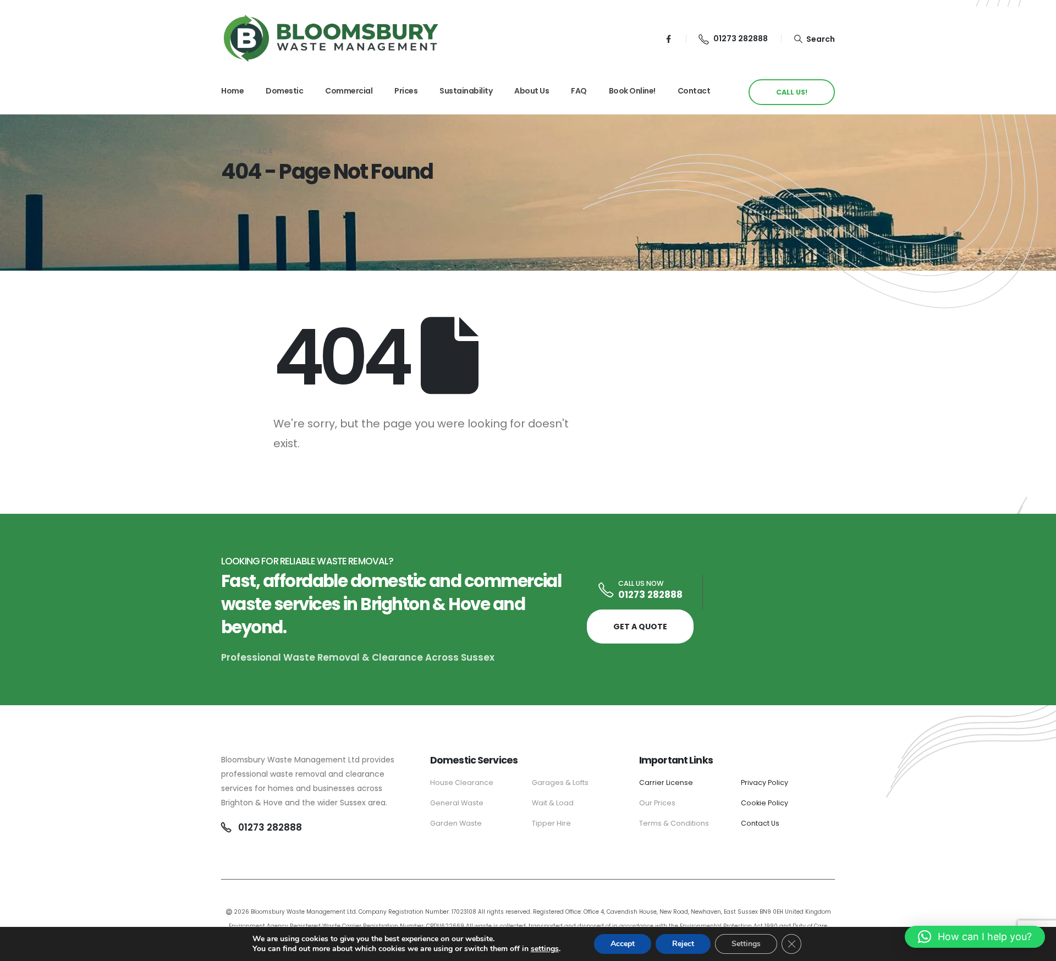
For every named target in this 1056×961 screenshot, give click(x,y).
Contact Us (760, 823)
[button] (814, 38)
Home (232, 90)
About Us (531, 90)
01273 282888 (650, 594)
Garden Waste (456, 823)
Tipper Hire (551, 823)
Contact (694, 90)
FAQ (579, 90)
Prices (405, 90)
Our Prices (658, 803)
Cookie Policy (764, 803)
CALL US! (791, 92)
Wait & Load (553, 803)
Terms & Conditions (674, 823)
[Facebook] (668, 38)
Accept (622, 943)
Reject (683, 943)
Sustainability (465, 90)
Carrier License (666, 782)
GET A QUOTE (640, 626)
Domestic (284, 90)
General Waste (456, 803)
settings (545, 949)
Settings (746, 943)
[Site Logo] (331, 38)
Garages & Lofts (560, 782)
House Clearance (461, 782)
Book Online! (632, 90)
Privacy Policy (764, 782)
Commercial (348, 90)
